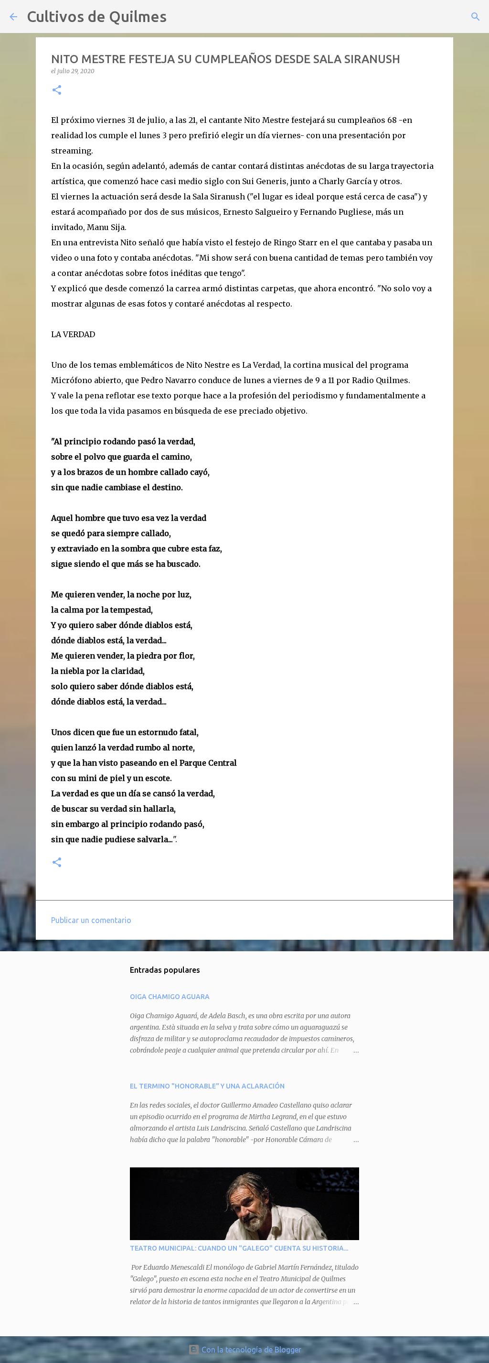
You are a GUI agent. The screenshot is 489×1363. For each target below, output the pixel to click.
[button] (57, 90)
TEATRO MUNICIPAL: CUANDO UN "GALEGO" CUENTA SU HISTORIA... (239, 1248)
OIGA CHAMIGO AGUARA (170, 996)
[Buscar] (180, 16)
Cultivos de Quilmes (97, 16)
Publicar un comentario (91, 920)
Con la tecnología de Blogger (250, 1349)
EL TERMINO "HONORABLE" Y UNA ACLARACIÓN (207, 1086)
